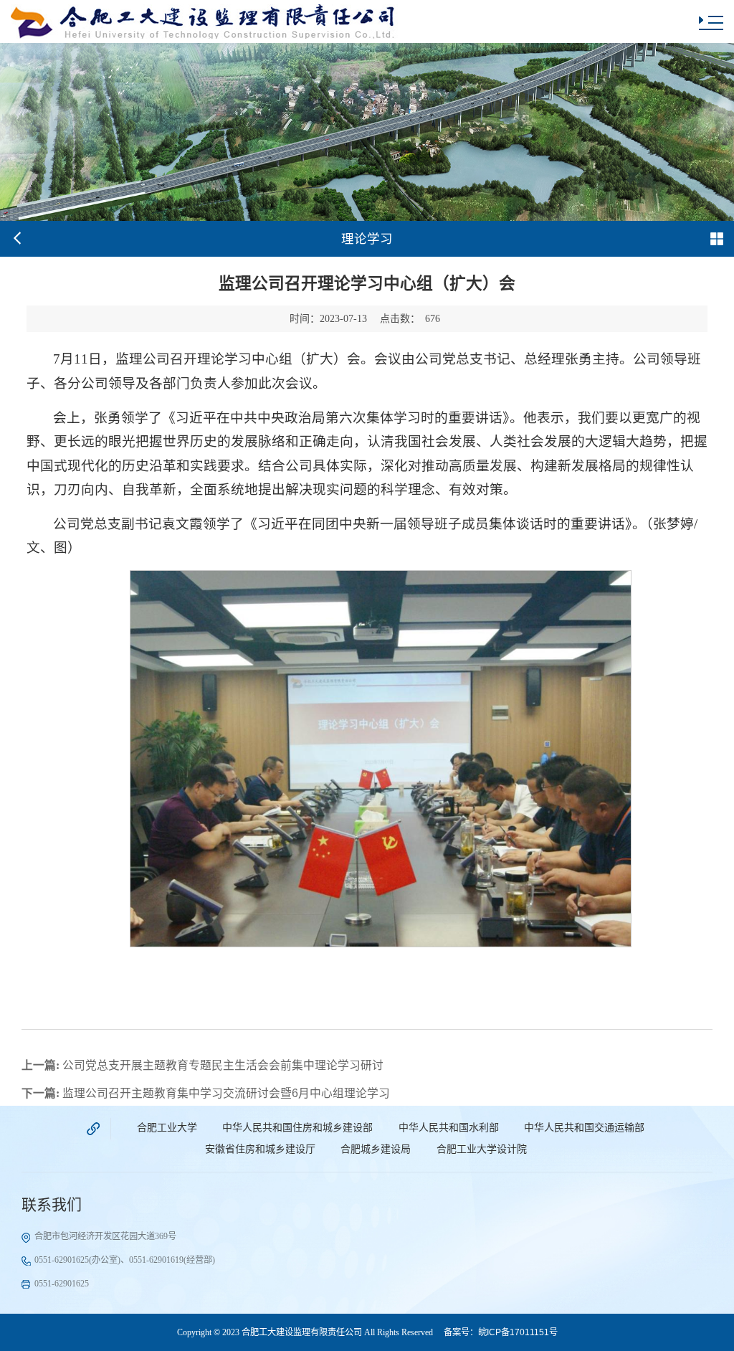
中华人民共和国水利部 (449, 1127)
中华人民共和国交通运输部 (584, 1127)
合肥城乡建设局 (375, 1149)
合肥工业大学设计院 (482, 1149)
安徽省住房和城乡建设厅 (260, 1149)
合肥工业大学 (167, 1127)
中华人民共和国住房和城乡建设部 (297, 1127)
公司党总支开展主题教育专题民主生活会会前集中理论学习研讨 (202, 1065)
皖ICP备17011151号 (518, 1332)
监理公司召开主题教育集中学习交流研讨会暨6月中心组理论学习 (206, 1093)
